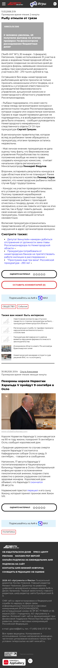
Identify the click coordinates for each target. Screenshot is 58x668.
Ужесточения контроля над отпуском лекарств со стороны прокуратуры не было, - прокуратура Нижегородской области (33, 321)
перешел (33, 490)
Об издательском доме (16, 552)
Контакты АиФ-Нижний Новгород (23, 568)
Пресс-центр (40, 552)
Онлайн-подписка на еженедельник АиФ (27, 560)
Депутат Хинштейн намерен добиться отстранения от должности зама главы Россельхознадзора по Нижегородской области (28, 244)
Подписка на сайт (13, 564)
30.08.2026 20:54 (9, 371)
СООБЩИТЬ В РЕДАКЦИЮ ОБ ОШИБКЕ (23, 572)
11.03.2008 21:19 (8, 11)
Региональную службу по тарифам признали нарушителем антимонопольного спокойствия (33, 330)
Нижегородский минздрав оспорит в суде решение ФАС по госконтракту (32, 356)
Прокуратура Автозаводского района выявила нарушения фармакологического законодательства (32, 339)
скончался (36, 482)
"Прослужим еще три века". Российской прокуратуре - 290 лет (29, 261)
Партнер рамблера (26, 654)
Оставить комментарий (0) (29, 285)
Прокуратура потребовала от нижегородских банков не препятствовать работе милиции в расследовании (29, 254)
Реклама (7, 556)
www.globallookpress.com (14, 431)
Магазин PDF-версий (27, 556)
